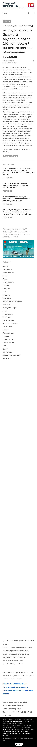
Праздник (6, 336)
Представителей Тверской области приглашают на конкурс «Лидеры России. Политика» (17, 185)
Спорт (5, 349)
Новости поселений (10, 323)
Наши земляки (8, 320)
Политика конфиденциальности (15, 687)
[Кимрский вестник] (18, 5)
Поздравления (8, 333)
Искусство (7, 298)
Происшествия (8, 342)
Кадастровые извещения (12, 301)
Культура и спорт (9, 307)
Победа (6, 330)
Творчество (7, 352)
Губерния (7, 21)
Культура (6, 304)
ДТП (4, 292)
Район (5, 346)
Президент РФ (8, 339)
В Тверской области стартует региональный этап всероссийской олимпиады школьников (16, 199)
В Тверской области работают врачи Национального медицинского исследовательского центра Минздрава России (18, 171)
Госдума (6, 285)
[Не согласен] (32, 732)
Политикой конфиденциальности (15, 731)
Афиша (5, 266)
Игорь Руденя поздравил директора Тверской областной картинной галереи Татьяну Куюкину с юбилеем (17, 212)
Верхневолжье (8, 272)
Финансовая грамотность (12, 355)
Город (5, 279)
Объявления (7, 327)
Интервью (6, 295)
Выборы (6, 276)
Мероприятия (8, 314)
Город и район (8, 282)
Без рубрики (7, 269)
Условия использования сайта (14, 684)
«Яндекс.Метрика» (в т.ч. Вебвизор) (20, 721)
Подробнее (7, 178)
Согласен (19, 744)
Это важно (7, 358)
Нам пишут (7, 317)
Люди (5, 311)
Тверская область (10, 156)
